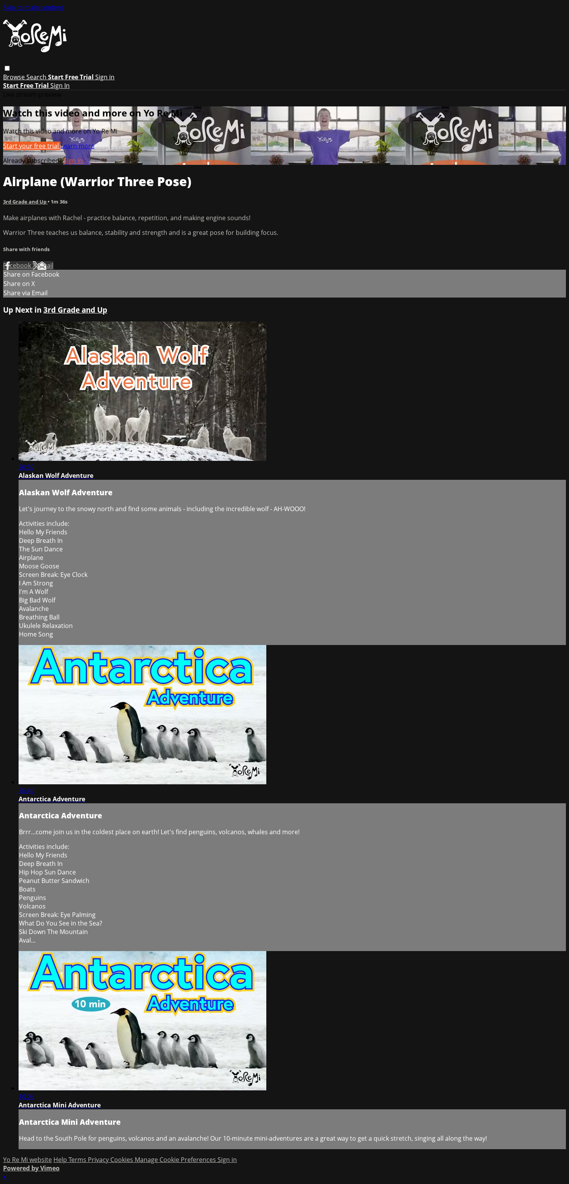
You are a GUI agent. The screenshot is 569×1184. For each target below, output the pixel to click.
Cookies (122, 1159)
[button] (7, 68)
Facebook (18, 265)
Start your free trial (31, 146)
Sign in (105, 77)
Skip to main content (33, 7)
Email (45, 265)
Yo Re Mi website (27, 1159)
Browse (14, 77)
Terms (78, 1159)
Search (37, 77)
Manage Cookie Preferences (176, 1159)
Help (61, 1159)
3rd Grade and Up (25, 201)
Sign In (60, 85)
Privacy (99, 1159)
